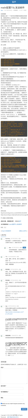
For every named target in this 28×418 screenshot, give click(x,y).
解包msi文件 (22, 231)
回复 (20, 238)
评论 (2, 367)
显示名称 (3, 386)
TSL (5, 227)
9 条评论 (15, 10)
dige (2, 10)
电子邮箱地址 (5, 391)
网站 (2, 397)
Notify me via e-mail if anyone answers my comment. (13, 404)
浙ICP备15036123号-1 (13, 417)
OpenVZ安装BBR (6, 231)
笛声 (14, 2)
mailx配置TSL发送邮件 (15, 224)
